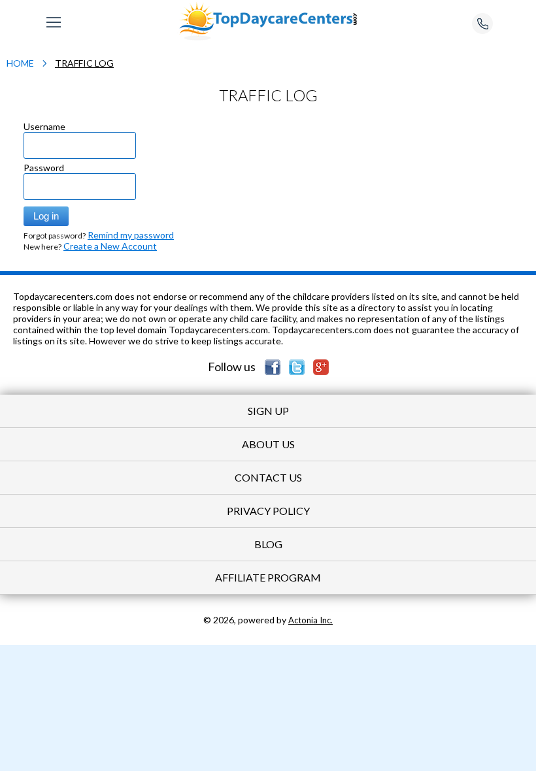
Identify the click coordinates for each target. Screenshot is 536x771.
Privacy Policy (268, 510)
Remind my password (131, 234)
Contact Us (268, 477)
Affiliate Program (268, 577)
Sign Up (268, 410)
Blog (268, 544)
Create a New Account (110, 246)
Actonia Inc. (310, 620)
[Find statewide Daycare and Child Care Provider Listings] (268, 19)
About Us (268, 444)
